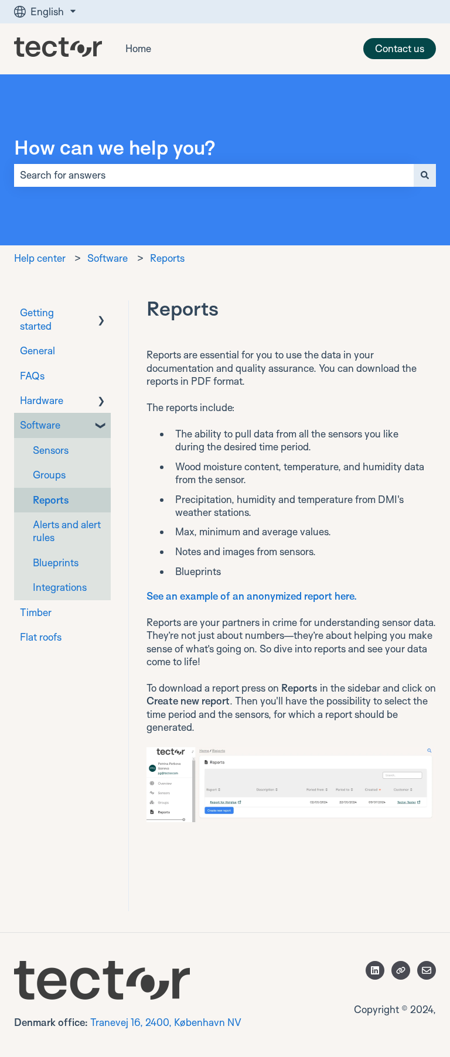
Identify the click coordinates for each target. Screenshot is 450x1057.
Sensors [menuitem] (51, 450)
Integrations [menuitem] (60, 587)
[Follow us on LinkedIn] (375, 970)
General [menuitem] (37, 350)
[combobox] (214, 175)
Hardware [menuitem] (41, 400)
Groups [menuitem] (49, 474)
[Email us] (426, 970)
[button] (101, 314)
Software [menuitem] (40, 425)
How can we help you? (115, 147)
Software (107, 258)
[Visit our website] (400, 970)
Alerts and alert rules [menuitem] (67, 530)
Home (138, 48)
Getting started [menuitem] (37, 318)
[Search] (425, 175)
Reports (167, 258)
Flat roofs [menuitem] (41, 637)
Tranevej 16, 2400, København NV (165, 1022)
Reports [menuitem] (51, 500)
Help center (40, 258)
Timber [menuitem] (36, 612)
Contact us (399, 48)
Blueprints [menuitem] (56, 562)
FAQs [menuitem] (32, 376)
